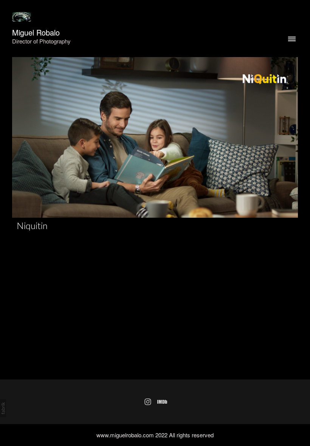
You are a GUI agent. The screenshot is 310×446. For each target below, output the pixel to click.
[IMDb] (162, 402)
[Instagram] (148, 402)
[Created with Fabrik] (3, 408)
